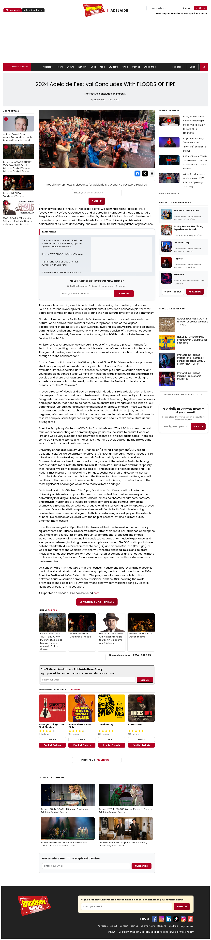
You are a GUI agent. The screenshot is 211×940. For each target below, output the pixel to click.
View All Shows (173, 291)
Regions (161, 926)
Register (176, 66)
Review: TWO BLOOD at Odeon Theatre (62, 254)
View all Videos (167, 193)
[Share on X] (145, 173)
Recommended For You (172, 309)
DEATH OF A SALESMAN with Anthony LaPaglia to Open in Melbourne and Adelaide (17, 214)
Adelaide (48, 66)
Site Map (173, 926)
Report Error (187, 926)
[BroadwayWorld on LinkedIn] (169, 919)
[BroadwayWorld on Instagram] (162, 919)
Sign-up (187, 8)
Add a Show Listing (33, 10)
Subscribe (141, 866)
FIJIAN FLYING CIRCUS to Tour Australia (61, 272)
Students (114, 66)
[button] (204, 67)
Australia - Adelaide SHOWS (175, 202)
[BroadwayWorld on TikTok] (176, 919)
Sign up (198, 426)
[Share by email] (152, 173)
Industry (82, 66)
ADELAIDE (119, 10)
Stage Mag (150, 66)
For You (52, 610)
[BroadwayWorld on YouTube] (191, 919)
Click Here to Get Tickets (96, 601)
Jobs (102, 66)
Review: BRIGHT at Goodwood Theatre (13, 187)
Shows (70, 66)
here (96, 593)
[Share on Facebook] (137, 173)
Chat (93, 66)
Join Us (134, 926)
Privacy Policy (185, 931)
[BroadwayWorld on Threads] (183, 919)
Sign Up (97, 201)
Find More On (94, 759)
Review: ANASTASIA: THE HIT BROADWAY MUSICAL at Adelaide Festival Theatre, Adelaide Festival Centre (17, 159)
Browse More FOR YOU (181, 394)
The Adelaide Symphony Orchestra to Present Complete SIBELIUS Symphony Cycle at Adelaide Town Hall (62, 243)
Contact (124, 926)
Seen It (52, 739)
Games (136, 66)
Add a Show (195, 291)
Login (193, 66)
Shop (125, 66)
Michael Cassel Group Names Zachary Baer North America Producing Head (17, 130)
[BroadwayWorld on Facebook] (154, 919)
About (113, 926)
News (60, 66)
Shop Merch (14, 10)
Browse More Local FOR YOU (130, 655)
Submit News (148, 926)
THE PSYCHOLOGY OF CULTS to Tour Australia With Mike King (60, 263)
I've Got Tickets (52, 745)
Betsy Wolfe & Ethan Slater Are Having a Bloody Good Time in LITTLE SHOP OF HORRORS (194, 125)
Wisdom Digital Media (143, 931)
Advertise (103, 926)
